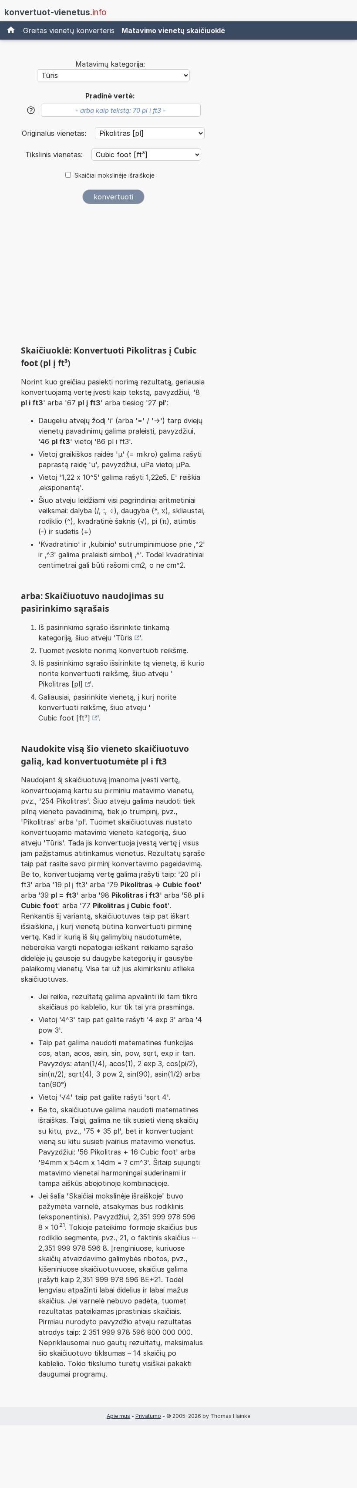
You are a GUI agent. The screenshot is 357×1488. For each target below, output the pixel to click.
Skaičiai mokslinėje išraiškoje (114, 175)
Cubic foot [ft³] (64, 718)
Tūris (124, 637)
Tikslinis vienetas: (55, 154)
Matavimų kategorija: (110, 64)
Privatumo (148, 1416)
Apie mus (118, 1416)
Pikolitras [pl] (60, 684)
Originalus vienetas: (55, 133)
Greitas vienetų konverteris (69, 30)
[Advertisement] (113, 277)
